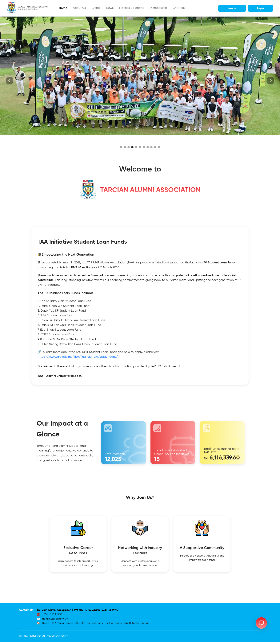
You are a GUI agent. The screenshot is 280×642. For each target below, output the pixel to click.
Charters (179, 8)
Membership (158, 8)
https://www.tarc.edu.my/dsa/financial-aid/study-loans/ (78, 356)
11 (159, 147)
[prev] (9, 80)
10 (155, 147)
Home (63, 8)
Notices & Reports (131, 8)
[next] (270, 80)
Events (95, 8)
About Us (79, 8)
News (110, 8)
